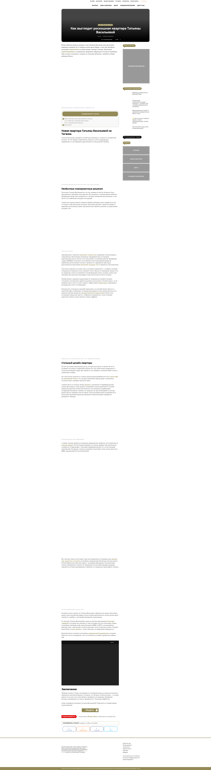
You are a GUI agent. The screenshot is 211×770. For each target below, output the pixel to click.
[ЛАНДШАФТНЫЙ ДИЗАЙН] (136, 176)
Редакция (125, 752)
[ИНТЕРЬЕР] (136, 150)
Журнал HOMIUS (134, 1)
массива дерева (67, 445)
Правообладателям (128, 759)
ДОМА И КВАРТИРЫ (106, 5)
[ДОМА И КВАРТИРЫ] (136, 159)
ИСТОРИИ (92, 1)
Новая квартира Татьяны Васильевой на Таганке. (77, 118)
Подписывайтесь (68, 716)
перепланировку (67, 52)
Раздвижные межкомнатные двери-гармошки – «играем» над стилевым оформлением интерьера (140, 103)
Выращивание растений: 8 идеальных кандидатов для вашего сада (140, 112)
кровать (88, 385)
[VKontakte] (63, 755)
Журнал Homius (127, 748)
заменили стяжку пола (88, 255)
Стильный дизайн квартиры (74, 123)
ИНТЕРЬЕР (95, 5)
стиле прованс (76, 629)
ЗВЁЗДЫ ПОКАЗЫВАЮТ (109, 1)
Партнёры (125, 750)
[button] (148, 6)
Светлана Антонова (108, 39)
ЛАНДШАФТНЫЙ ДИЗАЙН (127, 5)
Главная (99, 36)
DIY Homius (118, 1)
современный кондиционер (98, 633)
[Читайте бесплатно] (136, 66)
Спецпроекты (126, 747)
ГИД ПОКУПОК (99, 1)
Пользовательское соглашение (131, 756)
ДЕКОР (116, 5)
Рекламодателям (127, 745)
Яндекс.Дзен (92, 716)
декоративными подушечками (93, 293)
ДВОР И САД (140, 5)
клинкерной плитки (70, 379)
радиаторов (103, 283)
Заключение (67, 125)
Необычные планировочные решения (76, 121)
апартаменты (74, 49)
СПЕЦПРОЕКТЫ (125, 1)
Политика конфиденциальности (131, 757)
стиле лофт (114, 377)
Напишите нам (127, 743)
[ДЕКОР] (136, 168)
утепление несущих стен (90, 265)
